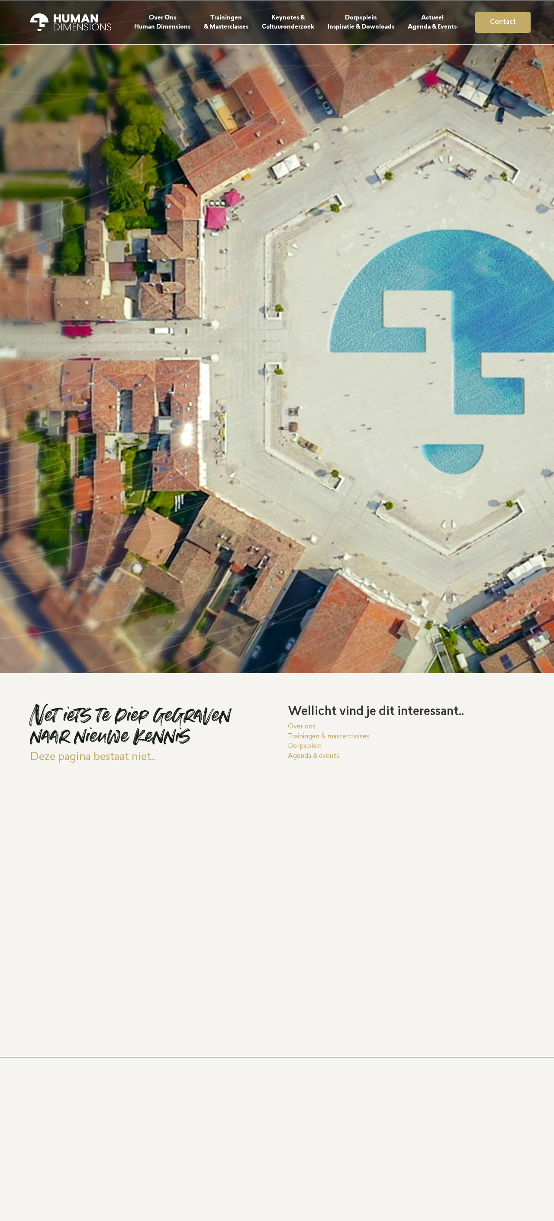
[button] (167, 22)
